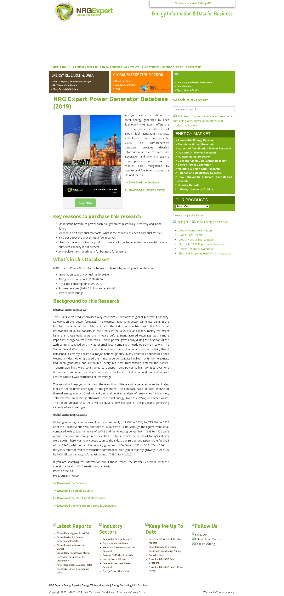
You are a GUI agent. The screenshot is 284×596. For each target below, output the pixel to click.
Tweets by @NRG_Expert (188, 215)
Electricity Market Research (117, 543)
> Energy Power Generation (193, 164)
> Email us (141, 585)
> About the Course (123, 81)
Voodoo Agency (225, 592)
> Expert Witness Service (187, 90)
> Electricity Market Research (194, 144)
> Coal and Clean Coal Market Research (201, 160)
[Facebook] (199, 534)
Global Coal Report (190, 235)
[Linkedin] (198, 544)
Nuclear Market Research (116, 559)
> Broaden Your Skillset (124, 85)
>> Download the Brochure (142, 182)
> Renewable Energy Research (195, 140)
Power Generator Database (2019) (74, 564)
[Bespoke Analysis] (196, 75)
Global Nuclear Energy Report (197, 239)
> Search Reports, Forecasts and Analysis (71, 81)
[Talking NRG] (182, 222)
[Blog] (210, 544)
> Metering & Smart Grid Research (197, 168)
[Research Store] (77, 75)
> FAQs (116, 88)
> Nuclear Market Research (193, 156)
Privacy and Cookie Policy (131, 592)
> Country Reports (187, 185)
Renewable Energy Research (117, 539)
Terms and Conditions (101, 592)
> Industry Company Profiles (194, 189)
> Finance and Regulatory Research (199, 172)
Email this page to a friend (162, 546)
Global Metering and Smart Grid (73, 533)
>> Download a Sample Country (145, 190)
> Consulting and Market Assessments (193, 82)
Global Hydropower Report (195, 230)
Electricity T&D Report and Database (202, 244)
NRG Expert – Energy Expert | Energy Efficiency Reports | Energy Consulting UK (84, 11)
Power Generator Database (196, 249)
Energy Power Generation (116, 571)
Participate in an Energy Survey (165, 550)
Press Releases (156, 555)
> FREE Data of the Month (64, 85)
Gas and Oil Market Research (118, 555)
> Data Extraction (183, 86)
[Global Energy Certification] (139, 75)
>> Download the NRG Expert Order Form (79, 498)
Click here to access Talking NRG (193, 3)
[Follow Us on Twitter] (206, 539)
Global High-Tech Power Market (73, 552)
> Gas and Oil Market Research (195, 152)
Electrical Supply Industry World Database (204, 253)
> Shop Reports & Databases (65, 89)
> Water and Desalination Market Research (203, 148)
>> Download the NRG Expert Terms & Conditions (84, 505)
